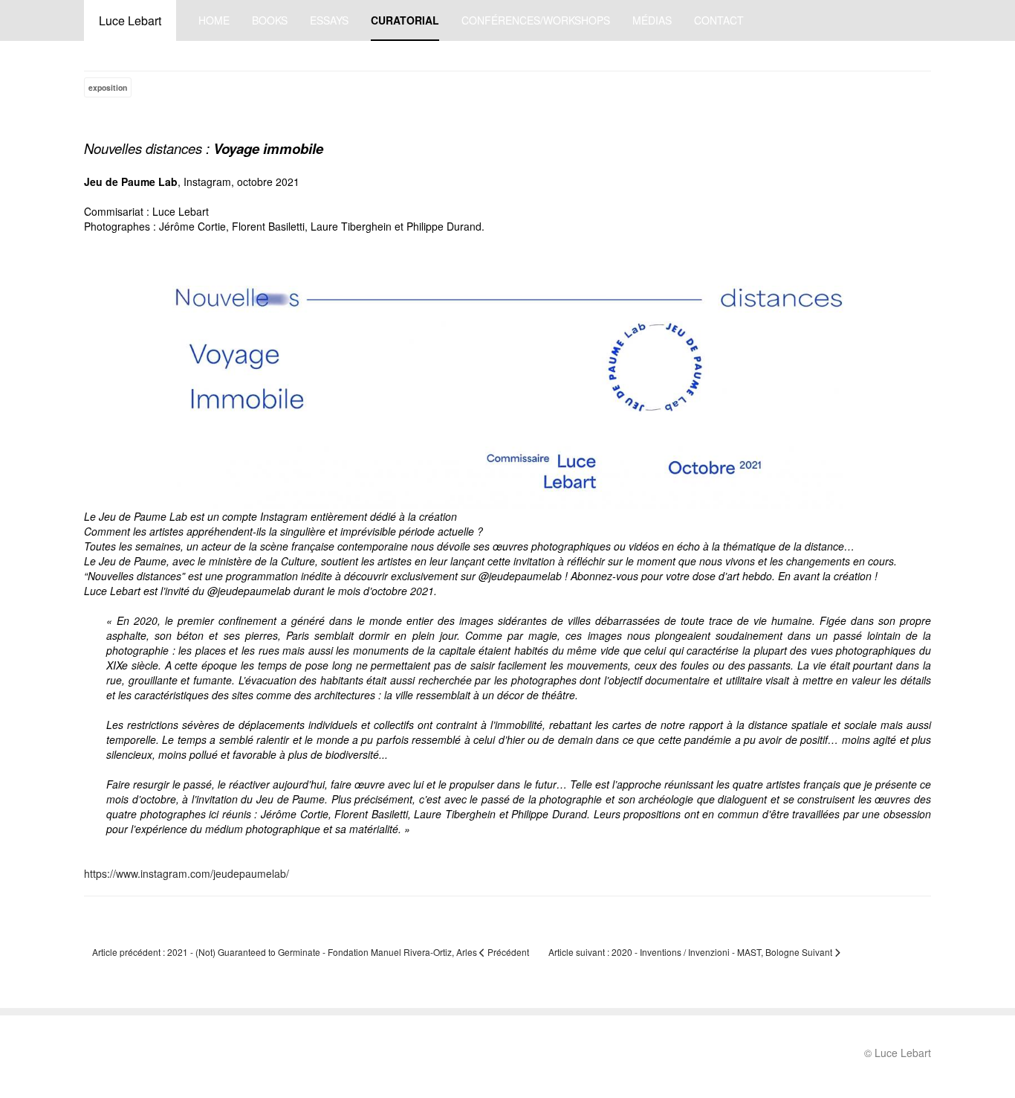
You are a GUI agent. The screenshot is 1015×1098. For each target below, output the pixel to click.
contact (719, 20)
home (214, 20)
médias (652, 20)
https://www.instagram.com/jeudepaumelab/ (186, 873)
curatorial (405, 20)
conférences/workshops (535, 20)
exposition (107, 87)
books (270, 20)
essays (329, 20)
